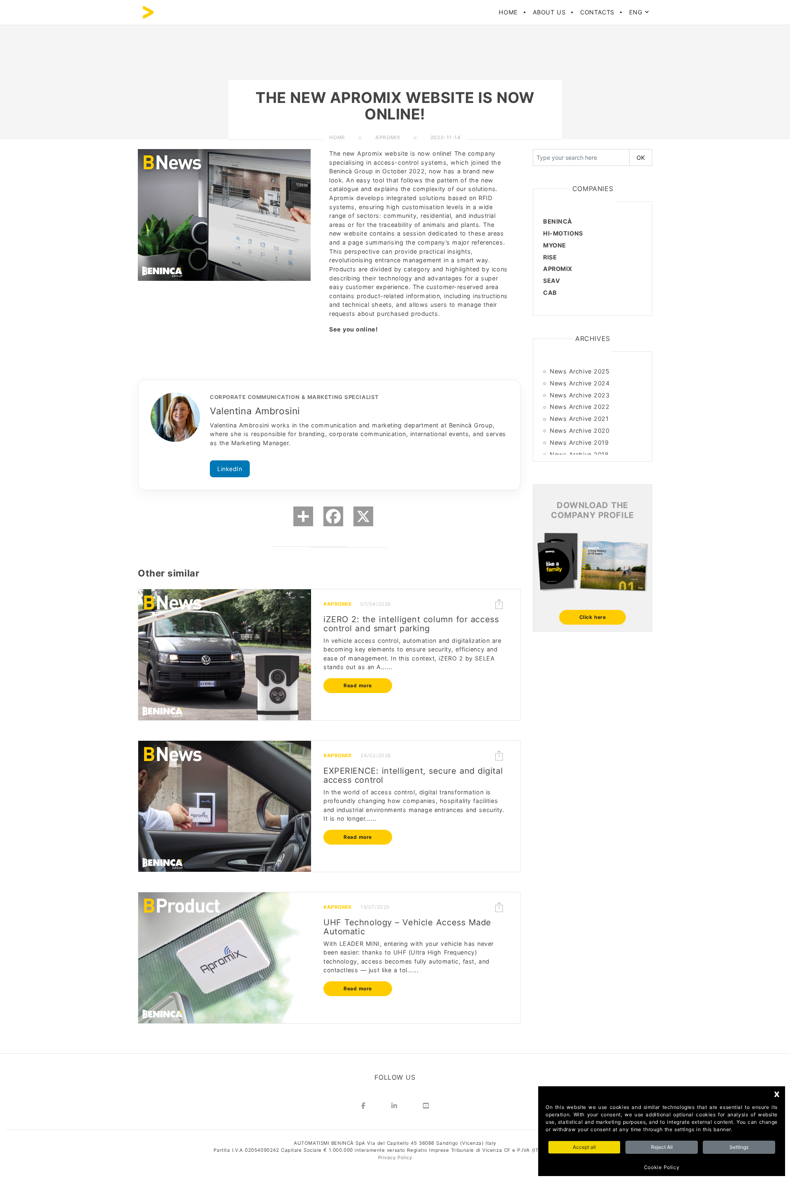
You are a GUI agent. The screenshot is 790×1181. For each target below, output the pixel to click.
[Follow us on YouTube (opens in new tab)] (426, 1107)
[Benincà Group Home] (148, 12)
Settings (739, 1147)
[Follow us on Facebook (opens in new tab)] (363, 1107)
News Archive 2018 (579, 454)
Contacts (597, 12)
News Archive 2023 (580, 395)
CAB (550, 292)
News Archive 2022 (580, 406)
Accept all (584, 1147)
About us (549, 12)
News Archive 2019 (579, 442)
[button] (499, 604)
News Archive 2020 (580, 430)
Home (508, 12)
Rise (550, 257)
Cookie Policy (661, 1167)
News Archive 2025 (580, 371)
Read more (358, 685)
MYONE (554, 245)
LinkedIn (229, 468)
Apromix (557, 268)
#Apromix (337, 604)
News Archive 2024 (580, 383)
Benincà (557, 221)
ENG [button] (637, 12)
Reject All (662, 1147)
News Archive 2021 (579, 418)
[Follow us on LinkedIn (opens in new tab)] (394, 1107)
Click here (592, 617)
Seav (551, 280)
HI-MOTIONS (563, 233)
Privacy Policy (395, 1157)
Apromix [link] (387, 137)
